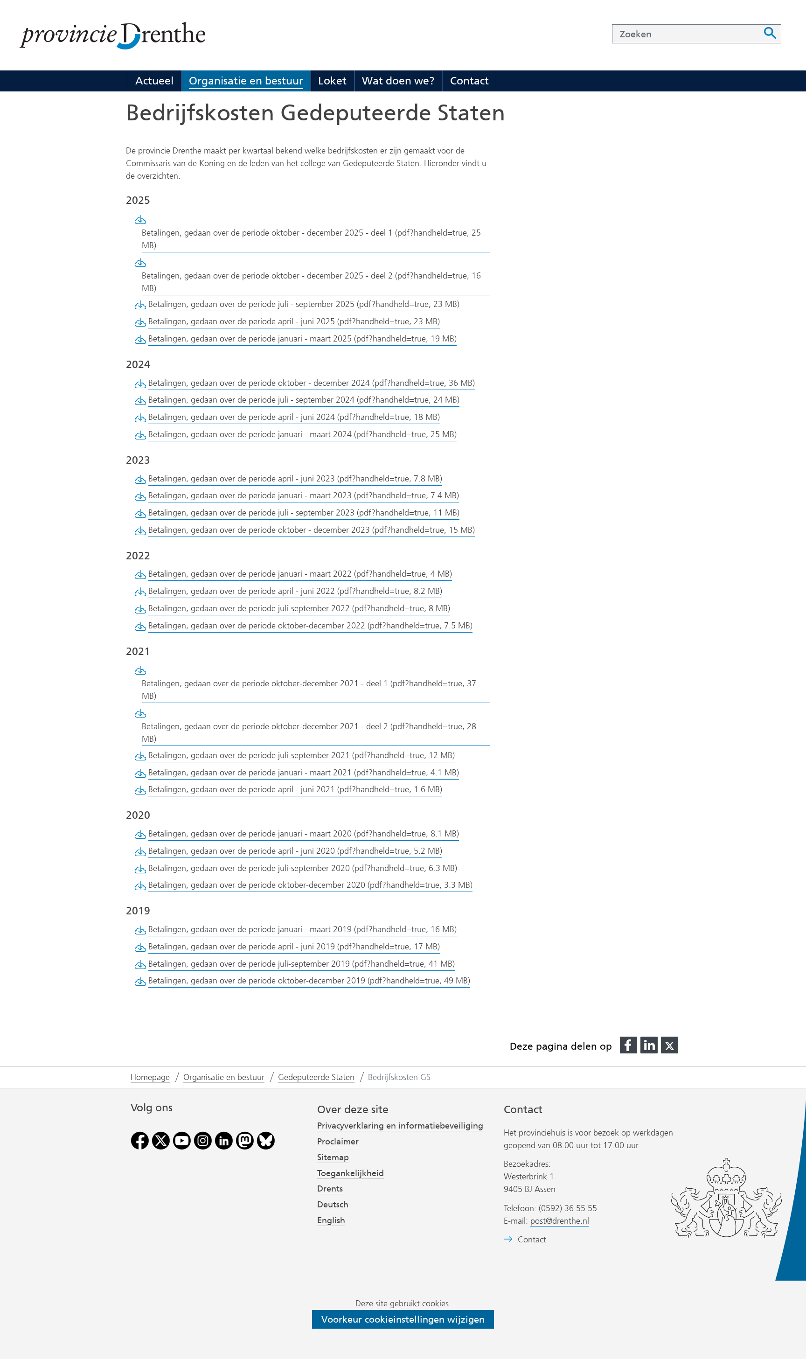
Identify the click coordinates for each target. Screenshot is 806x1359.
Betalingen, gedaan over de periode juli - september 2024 (303, 400)
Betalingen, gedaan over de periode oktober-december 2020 (310, 885)
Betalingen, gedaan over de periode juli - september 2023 (303, 513)
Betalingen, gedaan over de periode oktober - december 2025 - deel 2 (311, 282)
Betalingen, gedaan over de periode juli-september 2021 (301, 755)
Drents (330, 1189)
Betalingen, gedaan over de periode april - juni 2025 (294, 321)
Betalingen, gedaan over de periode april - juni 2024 (294, 417)
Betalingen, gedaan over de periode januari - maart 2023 (303, 495)
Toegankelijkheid (350, 1173)
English (331, 1220)
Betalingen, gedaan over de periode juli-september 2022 (299, 608)
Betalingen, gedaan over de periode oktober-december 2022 (310, 625)
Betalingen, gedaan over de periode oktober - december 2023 (311, 530)
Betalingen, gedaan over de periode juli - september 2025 (303, 304)
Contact (469, 80)
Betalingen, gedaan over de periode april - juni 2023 (295, 479)
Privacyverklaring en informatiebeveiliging (400, 1126)
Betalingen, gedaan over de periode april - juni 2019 (294, 946)
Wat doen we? (398, 80)
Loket (332, 80)
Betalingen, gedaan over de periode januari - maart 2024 (302, 434)
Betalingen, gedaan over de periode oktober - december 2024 (311, 383)
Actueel (154, 80)
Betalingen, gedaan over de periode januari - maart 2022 (300, 574)
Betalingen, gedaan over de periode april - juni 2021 (295, 789)
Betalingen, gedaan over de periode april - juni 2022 (295, 591)
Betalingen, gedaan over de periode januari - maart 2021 (303, 772)
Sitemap (333, 1157)
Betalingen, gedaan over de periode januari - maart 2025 (302, 339)
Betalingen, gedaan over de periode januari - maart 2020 (303, 834)
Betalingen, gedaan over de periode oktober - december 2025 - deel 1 (311, 239)
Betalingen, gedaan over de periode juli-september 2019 (301, 964)
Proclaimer (338, 1141)
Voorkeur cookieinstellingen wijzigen (403, 1319)
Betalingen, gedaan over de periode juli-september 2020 (302, 868)
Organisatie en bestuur (246, 80)
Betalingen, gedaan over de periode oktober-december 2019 (309, 981)
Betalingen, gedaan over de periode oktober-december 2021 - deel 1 (309, 689)
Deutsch (332, 1204)
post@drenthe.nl (559, 1221)
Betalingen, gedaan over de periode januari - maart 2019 (302, 929)
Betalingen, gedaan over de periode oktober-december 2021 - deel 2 (309, 732)
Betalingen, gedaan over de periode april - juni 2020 (295, 851)
